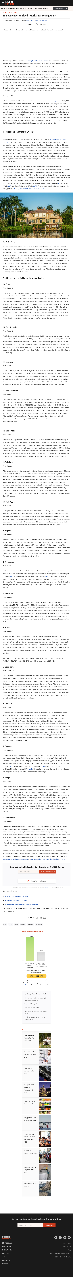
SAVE (35, 186)
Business (5, 12)
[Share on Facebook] (34, 24)
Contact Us (6, 1260)
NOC (47, 576)
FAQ (69, 1250)
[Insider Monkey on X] (61, 1237)
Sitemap (5, 1264)
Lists (10, 12)
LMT (30, 769)
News (15, 12)
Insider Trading (7, 1250)
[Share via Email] (44, 24)
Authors (5, 1257)
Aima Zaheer (30, 20)
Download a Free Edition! (32, 1007)
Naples (16, 924)
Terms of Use (66, 1246)
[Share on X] (37, 24)
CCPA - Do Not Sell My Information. (59, 1253)
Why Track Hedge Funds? (32, 1004)
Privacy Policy (66, 1243)
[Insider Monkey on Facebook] (56, 1237)
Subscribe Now (36, 976)
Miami (5, 924)
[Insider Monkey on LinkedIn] (69, 1237)
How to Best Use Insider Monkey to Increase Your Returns (35, 999)
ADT (9, 186)
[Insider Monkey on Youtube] (65, 1237)
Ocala (10, 924)
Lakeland (22, 924)
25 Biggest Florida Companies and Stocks (29, 189)
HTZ (59, 183)
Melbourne (30, 924)
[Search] (70, 3)
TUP (43, 766)
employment (55, 101)
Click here (47, 887)
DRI (11, 766)
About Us (5, 1253)
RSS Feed (8, 1243)
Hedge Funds (6, 1246)
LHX (11, 576)
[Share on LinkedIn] (41, 24)
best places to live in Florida (38, 61)
